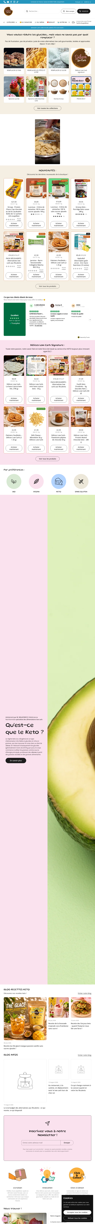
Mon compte (70, 11)
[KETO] (58, 481)
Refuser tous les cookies (77, 1218)
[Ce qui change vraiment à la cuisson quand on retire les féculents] (81, 1069)
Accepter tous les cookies (77, 1212)
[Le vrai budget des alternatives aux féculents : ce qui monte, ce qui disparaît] (25, 1080)
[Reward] (5, 1219)
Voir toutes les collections (47, 108)
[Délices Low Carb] (8, 11)
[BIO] (13, 481)
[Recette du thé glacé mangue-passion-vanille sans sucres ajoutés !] (25, 1018)
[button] (83, 11)
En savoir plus (80, 328)
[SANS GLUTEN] (81, 481)
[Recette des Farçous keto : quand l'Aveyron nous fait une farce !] (81, 1007)
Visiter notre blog (84, 993)
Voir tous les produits (47, 286)
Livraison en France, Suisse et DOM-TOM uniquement (47, 2)
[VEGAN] (36, 481)
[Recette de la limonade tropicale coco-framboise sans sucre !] (58, 1007)
